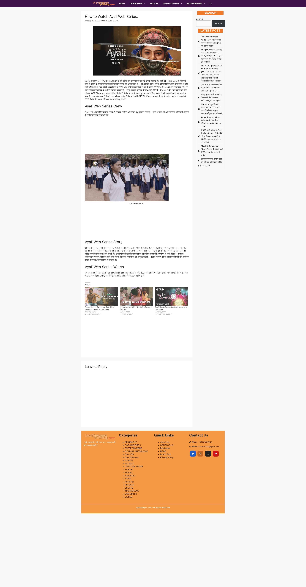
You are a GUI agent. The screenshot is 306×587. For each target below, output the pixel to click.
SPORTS (129, 488)
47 (208, 166)
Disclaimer (165, 448)
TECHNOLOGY (136, 3)
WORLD (128, 497)
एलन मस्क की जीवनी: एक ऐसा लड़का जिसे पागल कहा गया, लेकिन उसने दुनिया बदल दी (211, 87)
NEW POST (130, 475)
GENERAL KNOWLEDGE (136, 451)
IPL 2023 (129, 463)
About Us (164, 442)
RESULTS (154, 3)
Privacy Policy (166, 457)
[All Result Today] (104, 3)
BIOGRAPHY (131, 442)
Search (199, 19)
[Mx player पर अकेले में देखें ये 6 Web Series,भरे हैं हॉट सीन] (136, 296)
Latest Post (165, 454)
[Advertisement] (137, 136)
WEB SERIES (131, 494)
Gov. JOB (129, 454)
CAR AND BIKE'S (133, 445)
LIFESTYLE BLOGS (171, 3)
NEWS (128, 478)
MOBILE (128, 469)
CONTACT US (166, 445)
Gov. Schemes (132, 457)
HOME (122, 3)
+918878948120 (205, 442)
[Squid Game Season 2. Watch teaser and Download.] (171, 296)
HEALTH (129, 460)
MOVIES (129, 472)
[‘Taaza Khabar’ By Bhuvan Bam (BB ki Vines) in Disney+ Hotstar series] (101, 296)
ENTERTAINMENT (194, 3)
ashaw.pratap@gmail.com (208, 446)
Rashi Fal (129, 482)
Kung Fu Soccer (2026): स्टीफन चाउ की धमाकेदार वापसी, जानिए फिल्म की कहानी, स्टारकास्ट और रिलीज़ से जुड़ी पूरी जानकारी (212, 55)
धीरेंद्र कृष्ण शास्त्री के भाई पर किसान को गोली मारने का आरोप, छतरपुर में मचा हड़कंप (211, 97)
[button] (211, 3)
